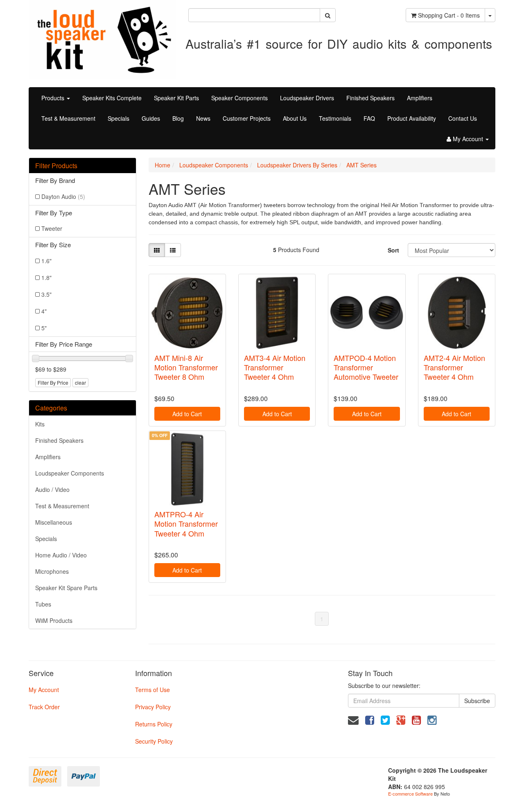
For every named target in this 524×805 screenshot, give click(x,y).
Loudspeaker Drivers (307, 98)
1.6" (46, 261)
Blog (178, 118)
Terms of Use (152, 689)
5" (44, 328)
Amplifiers (419, 98)
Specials (118, 118)
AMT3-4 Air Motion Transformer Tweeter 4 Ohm (274, 367)
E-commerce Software (410, 793)
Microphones (52, 571)
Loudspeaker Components (69, 473)
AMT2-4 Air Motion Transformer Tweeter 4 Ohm (454, 367)
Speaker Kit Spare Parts (66, 588)
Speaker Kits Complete (112, 98)
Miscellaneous (53, 522)
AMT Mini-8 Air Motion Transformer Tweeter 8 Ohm (186, 367)
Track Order (44, 707)
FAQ (369, 118)
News (203, 118)
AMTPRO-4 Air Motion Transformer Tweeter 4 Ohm (186, 524)
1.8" (46, 277)
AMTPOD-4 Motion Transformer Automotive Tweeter (366, 367)
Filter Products (56, 165)
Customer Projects (247, 118)
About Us (295, 118)
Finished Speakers (370, 98)
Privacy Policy (153, 707)
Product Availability (411, 118)
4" (44, 311)
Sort (393, 250)
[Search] (328, 15)
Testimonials (335, 118)
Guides (151, 118)
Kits (40, 424)
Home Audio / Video (61, 555)
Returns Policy (153, 724)
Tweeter (51, 228)
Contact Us (462, 118)
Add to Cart (187, 414)
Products (53, 98)
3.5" (46, 294)
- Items (449, 15)
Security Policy (154, 741)
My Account (44, 689)
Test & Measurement (68, 118)
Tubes (43, 604)
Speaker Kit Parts (176, 98)
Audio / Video (52, 489)
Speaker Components (239, 98)
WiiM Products (53, 620)
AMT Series (361, 165)
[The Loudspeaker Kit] (102, 38)
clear (80, 382)
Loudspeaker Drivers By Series (297, 165)
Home (162, 165)
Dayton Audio (63, 196)
